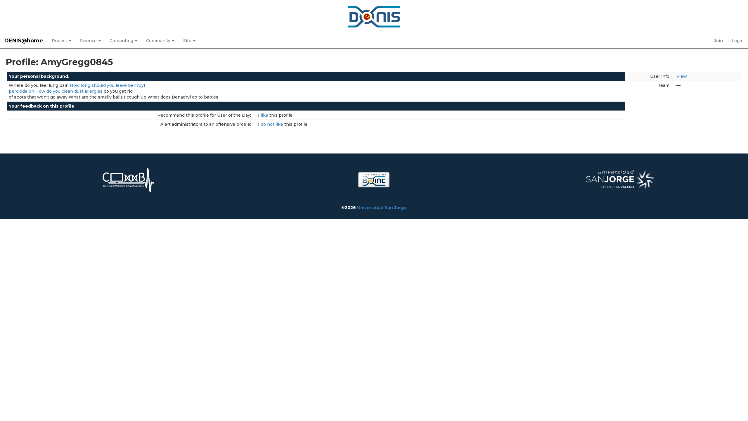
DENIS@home (23, 40)
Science (89, 40)
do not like (272, 124)
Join (718, 40)
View (681, 76)
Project (60, 40)
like (265, 115)
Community (159, 40)
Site (188, 40)
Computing (122, 40)
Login (738, 40)
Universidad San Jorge (382, 207)
